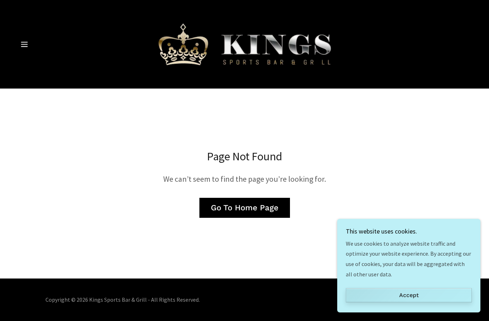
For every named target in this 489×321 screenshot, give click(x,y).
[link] (244, 43)
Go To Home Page (245, 207)
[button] (24, 44)
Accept (409, 295)
